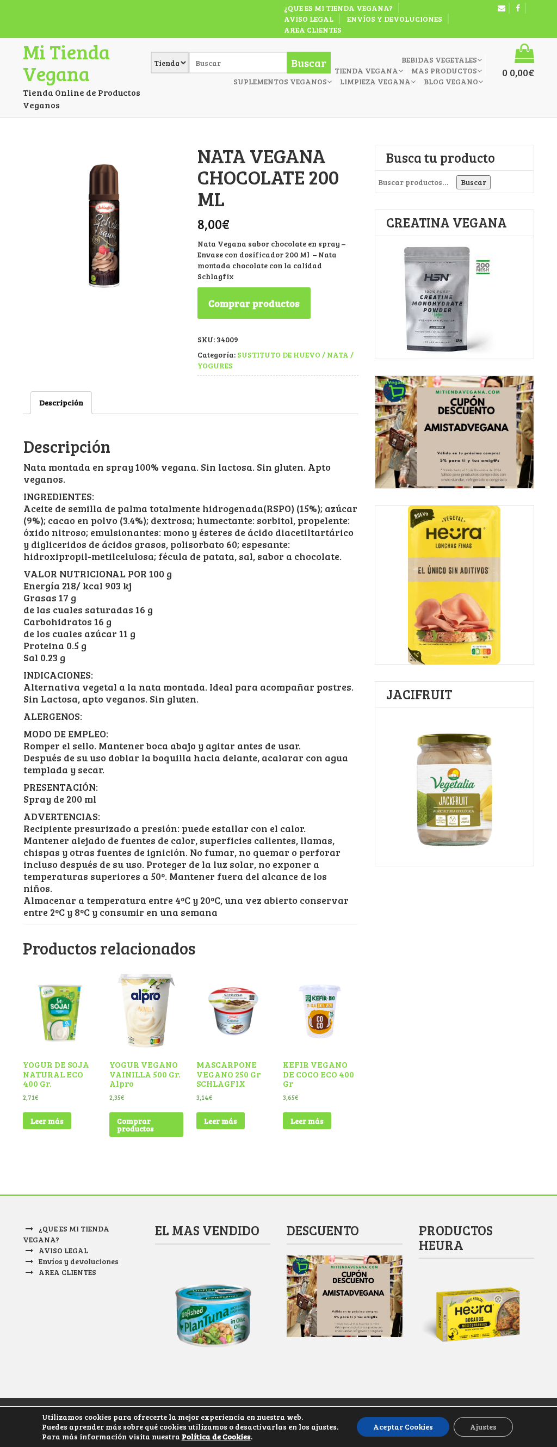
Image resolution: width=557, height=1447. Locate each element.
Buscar (473, 182)
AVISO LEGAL (308, 19)
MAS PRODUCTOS (444, 70)
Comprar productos (254, 303)
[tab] (61, 402)
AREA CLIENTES (313, 29)
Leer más (47, 1121)
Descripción (61, 402)
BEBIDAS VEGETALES (439, 59)
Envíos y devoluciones (394, 19)
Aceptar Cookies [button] (403, 1426)
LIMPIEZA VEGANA (375, 81)
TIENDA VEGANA (366, 70)
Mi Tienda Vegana (66, 62)
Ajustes (483, 1426)
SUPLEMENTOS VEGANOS (280, 81)
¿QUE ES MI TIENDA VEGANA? (338, 8)
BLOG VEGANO (451, 81)
